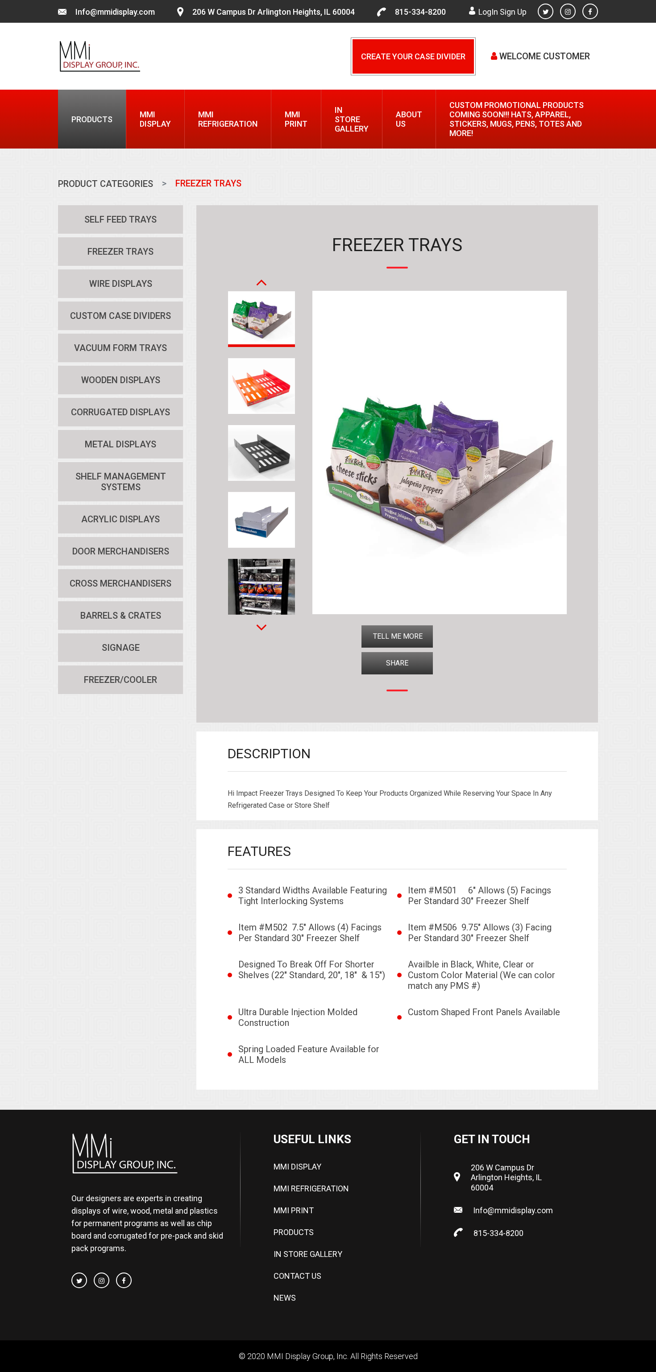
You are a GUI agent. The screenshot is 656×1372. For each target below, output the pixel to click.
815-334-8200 (420, 12)
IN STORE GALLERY (352, 119)
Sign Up (513, 12)
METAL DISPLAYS (120, 444)
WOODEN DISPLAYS (120, 380)
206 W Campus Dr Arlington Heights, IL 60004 (273, 12)
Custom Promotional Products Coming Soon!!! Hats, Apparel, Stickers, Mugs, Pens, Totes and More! (516, 119)
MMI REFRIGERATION (227, 119)
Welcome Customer (543, 56)
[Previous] (261, 276)
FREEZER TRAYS (120, 251)
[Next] (261, 621)
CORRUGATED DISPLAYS (120, 412)
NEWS (285, 1297)
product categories (105, 183)
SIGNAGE (121, 647)
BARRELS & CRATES (120, 615)
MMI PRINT (296, 119)
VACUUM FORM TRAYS (120, 348)
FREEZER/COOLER (120, 679)
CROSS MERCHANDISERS (120, 583)
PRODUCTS (91, 119)
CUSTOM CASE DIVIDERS (120, 315)
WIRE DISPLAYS (120, 283)
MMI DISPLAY (155, 119)
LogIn (488, 12)
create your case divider (413, 56)
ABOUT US (409, 119)
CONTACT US (297, 1276)
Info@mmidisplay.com (115, 12)
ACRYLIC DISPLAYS (120, 519)
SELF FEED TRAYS (120, 219)
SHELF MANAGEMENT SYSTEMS (120, 481)
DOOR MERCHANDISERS (120, 551)
